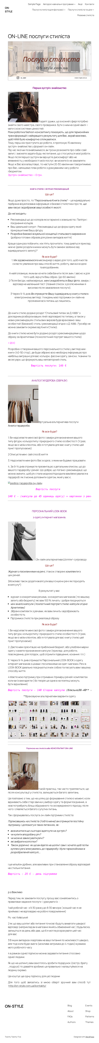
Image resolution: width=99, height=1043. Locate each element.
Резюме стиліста (85, 15)
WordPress (89, 1037)
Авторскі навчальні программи (58, 4)
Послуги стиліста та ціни (80, 9)
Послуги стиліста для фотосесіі (48, 9)
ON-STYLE (9, 9)
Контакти (89, 4)
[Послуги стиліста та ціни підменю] (93, 9)
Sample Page (34, 4)
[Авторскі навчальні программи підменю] (74, 4)
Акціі (80, 4)
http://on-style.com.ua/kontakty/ (27, 985)
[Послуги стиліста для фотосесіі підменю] (64, 9)
